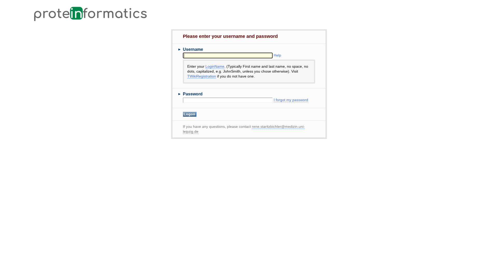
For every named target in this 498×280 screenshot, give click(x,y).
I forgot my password (291, 100)
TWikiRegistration (201, 76)
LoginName (214, 66)
